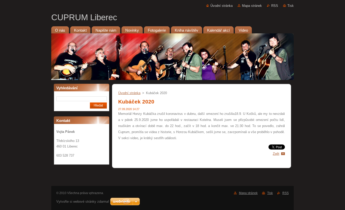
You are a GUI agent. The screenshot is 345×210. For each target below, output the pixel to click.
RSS (274, 6)
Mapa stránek (252, 6)
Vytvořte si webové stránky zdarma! (82, 201)
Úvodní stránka (221, 6)
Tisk (290, 6)
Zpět (276, 154)
